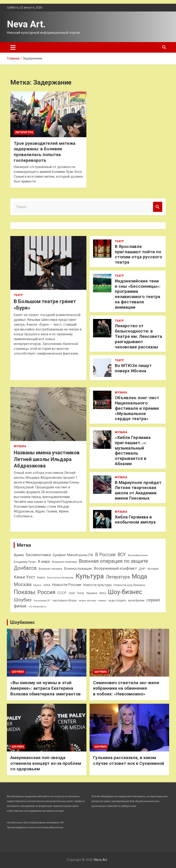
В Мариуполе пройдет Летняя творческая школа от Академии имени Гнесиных (138, 490)
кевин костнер (87, 600)
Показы (24, 592)
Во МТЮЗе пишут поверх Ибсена (133, 368)
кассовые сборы (65, 600)
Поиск (157, 207)
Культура (89, 576)
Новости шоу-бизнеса (129, 585)
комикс (102, 600)
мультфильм (136, 600)
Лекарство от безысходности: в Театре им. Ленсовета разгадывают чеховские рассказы (138, 336)
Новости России (66, 585)
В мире (44, 561)
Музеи (37, 585)
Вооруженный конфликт (115, 568)
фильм (20, 606)
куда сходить (117, 600)
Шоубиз (22, 600)
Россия (46, 592)
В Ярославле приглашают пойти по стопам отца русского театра (138, 254)
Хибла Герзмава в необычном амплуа (135, 519)
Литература (24, 132)
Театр (18, 295)
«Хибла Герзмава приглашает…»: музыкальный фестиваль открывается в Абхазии (133, 450)
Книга (41, 577)
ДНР (142, 568)
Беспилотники (38, 555)
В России (105, 554)
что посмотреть (37, 606)
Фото (102, 593)
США (72, 593)
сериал (153, 600)
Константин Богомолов (60, 577)
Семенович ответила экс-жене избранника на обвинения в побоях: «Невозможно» (126, 688)
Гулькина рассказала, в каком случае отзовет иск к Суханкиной (128, 760)
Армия (19, 555)
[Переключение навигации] (13, 47)
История (153, 568)
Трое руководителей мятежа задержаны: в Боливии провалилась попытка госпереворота (44, 152)
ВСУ (122, 554)
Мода (139, 576)
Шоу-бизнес (125, 592)
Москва (22, 584)
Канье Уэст (24, 577)
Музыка (20, 446)
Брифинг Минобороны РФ (73, 555)
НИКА (46, 585)
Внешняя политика (64, 561)
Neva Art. (26, 24)
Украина (91, 593)
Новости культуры (97, 585)
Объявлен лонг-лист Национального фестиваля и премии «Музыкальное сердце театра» (137, 408)
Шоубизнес (22, 622)
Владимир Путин (25, 561)
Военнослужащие (78, 568)
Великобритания (138, 555)
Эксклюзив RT (42, 600)
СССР (62, 593)
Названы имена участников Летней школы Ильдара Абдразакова (47, 459)
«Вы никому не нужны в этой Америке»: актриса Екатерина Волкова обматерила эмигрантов (45, 688)
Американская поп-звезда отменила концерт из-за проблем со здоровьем (45, 763)
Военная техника (50, 568)
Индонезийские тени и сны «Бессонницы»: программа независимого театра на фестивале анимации (137, 294)
